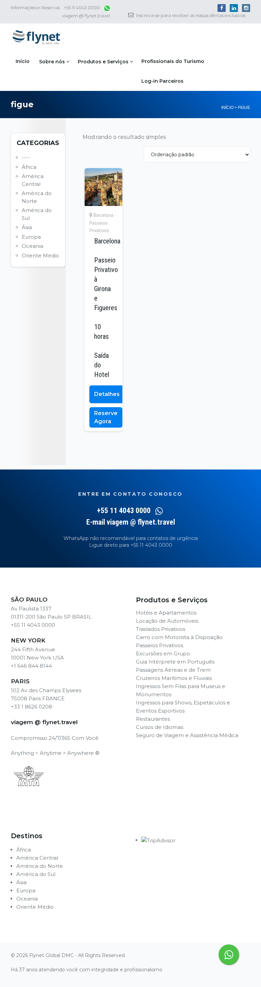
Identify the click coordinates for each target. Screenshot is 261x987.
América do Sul (35, 874)
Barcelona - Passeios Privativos (102, 223)
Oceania (32, 246)
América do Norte (39, 866)
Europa (31, 237)
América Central (37, 858)
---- (26, 157)
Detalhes (107, 394)
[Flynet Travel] (36, 37)
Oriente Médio (40, 255)
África (29, 167)
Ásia (27, 227)
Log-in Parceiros (162, 81)
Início (23, 61)
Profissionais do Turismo (172, 61)
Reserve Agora (106, 417)
